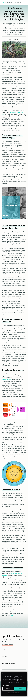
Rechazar (8, 688)
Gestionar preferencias (14, 692)
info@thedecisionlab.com (7, 644)
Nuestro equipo (6, 379)
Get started (18, 2)
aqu (11, 615)
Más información (6, 685)
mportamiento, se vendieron (12, 574)
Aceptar (20, 688)
